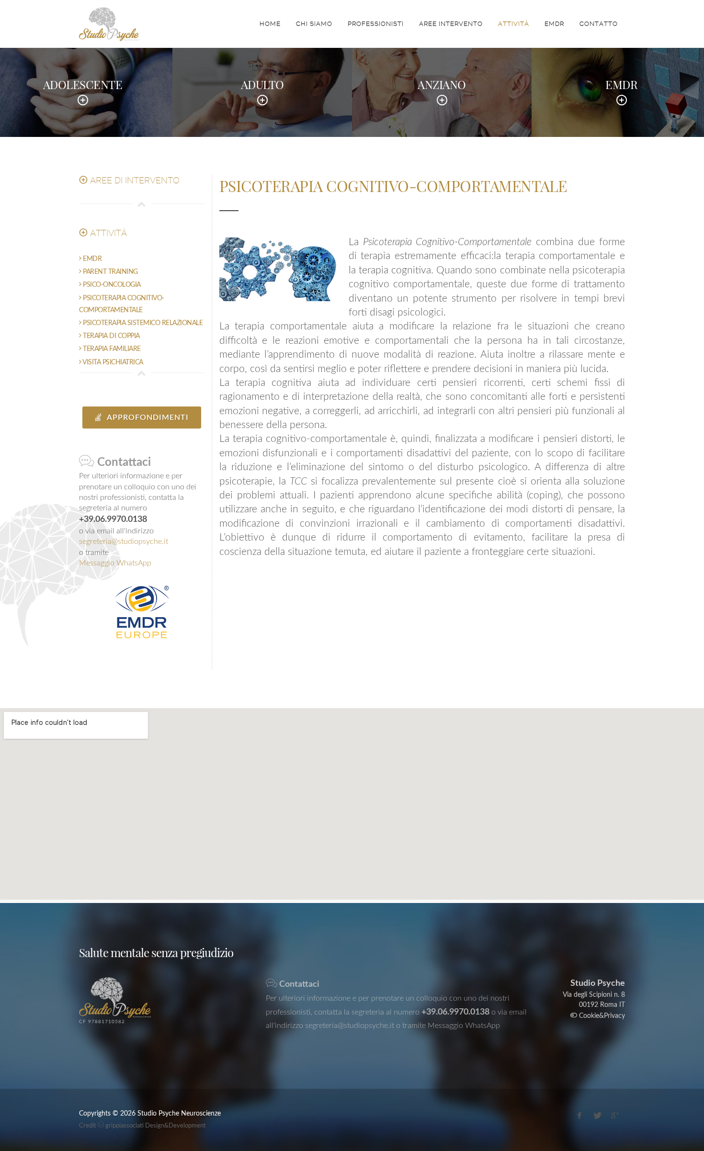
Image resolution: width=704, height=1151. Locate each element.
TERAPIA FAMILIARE (111, 349)
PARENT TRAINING (109, 272)
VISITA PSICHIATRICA (112, 362)
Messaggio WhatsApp (115, 563)
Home (270, 23)
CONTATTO (598, 23)
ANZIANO (442, 84)
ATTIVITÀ (513, 23)
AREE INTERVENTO (451, 23)
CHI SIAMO (314, 23)
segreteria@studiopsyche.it (123, 541)
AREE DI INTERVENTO (134, 180)
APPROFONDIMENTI (147, 417)
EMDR (554, 23)
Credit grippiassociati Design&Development (142, 1126)
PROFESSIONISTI (376, 23)
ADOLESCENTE (83, 84)
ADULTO (262, 84)
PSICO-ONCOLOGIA (111, 285)
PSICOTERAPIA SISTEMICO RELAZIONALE (142, 323)
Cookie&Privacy (601, 1016)
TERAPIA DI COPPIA (110, 336)
